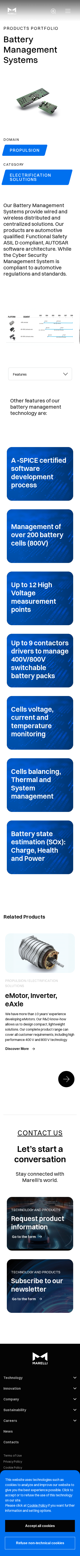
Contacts (11, 1442)
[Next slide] (66, 1079)
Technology (13, 1378)
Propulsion (25, 150)
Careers (10, 1420)
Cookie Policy (12, 1467)
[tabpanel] (40, 627)
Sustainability (14, 1410)
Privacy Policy (12, 1461)
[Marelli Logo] (12, 13)
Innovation (12, 1388)
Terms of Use (12, 1455)
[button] (68, 11)
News (8, 1431)
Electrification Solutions (30, 177)
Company (11, 1399)
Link (40, 992)
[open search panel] (53, 11)
